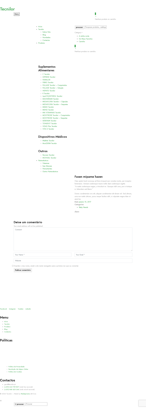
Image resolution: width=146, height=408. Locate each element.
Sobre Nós (47, 32)
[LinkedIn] (77, 214)
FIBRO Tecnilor (48, 82)
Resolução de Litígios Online (18, 369)
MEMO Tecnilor (48, 107)
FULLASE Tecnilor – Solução (53, 88)
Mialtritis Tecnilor (48, 140)
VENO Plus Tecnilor (50, 126)
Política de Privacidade (16, 366)
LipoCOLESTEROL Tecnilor (52, 96)
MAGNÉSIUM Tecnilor (51, 99)
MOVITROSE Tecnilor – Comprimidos (56, 115)
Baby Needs (83, 207)
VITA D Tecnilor (48, 129)
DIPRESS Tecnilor (49, 77)
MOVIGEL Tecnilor (49, 158)
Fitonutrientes (47, 168)
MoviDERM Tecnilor (50, 143)
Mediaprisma (25, 394)
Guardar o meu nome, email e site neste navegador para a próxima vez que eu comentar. (46, 266)
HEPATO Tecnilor (49, 90)
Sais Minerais (47, 166)
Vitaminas (46, 163)
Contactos (46, 40)
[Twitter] (76, 214)
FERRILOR (46, 80)
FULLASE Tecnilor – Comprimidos (55, 85)
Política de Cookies (15, 372)
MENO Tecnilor (48, 110)
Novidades (46, 37)
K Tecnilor (46, 93)
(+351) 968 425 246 (12, 389)
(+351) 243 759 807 (11, 387)
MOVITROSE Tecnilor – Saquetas (55, 118)
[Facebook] (75, 214)
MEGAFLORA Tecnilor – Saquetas (55, 104)
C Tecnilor (46, 74)
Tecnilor (7, 9)
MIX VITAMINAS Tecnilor (52, 112)
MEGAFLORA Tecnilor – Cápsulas (55, 101)
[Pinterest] (79, 214)
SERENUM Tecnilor (49, 121)
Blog (44, 35)
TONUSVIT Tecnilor (50, 123)
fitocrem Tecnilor (48, 155)
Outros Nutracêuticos (50, 171)
